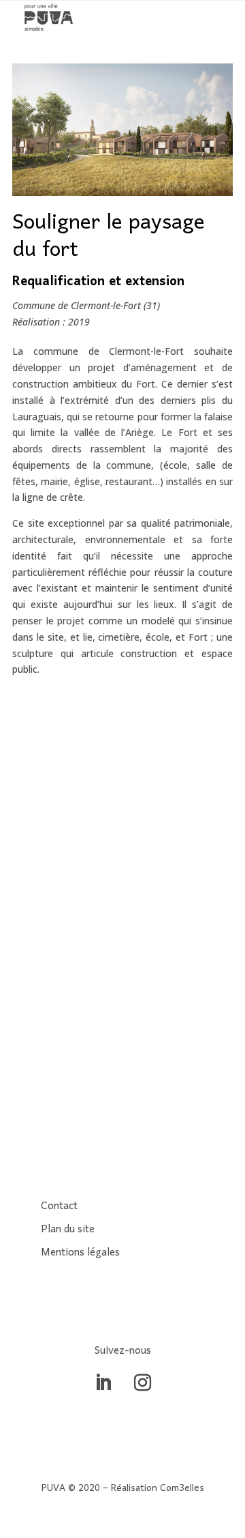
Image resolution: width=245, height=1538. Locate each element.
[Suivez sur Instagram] (142, 1383)
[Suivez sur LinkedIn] (103, 1383)
